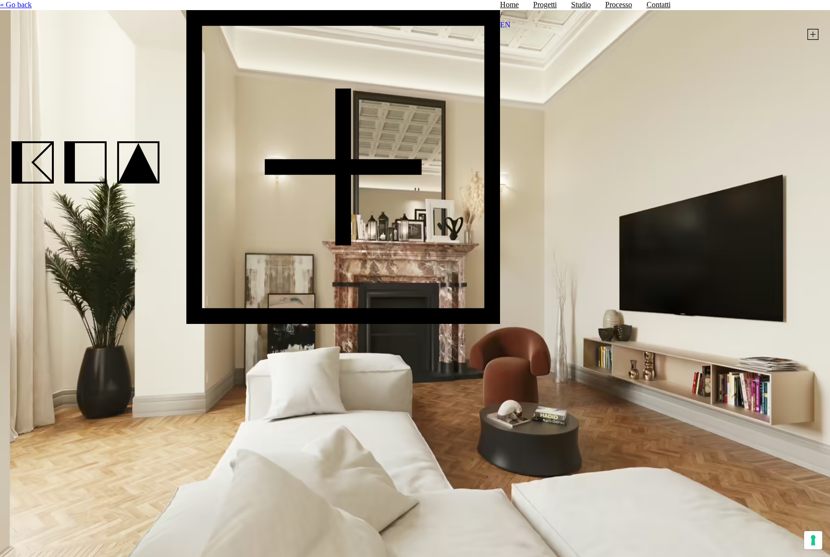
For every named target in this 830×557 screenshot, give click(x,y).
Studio (581, 4)
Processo (618, 4)
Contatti (659, 4)
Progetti (545, 4)
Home (509, 4)
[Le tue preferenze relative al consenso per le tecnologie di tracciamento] (813, 540)
